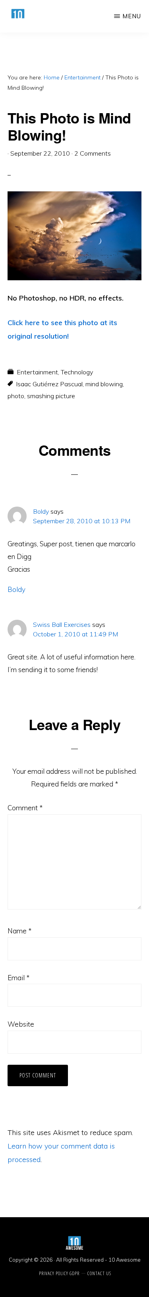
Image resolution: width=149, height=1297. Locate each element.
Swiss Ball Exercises (62, 624)
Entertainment (37, 372)
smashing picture (51, 396)
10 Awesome (124, 1260)
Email (18, 977)
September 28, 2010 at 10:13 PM (81, 521)
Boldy (41, 511)
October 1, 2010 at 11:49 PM (75, 634)
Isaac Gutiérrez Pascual (49, 384)
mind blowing (104, 384)
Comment (25, 808)
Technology (77, 372)
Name (19, 931)
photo (16, 396)
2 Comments (92, 153)
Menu (131, 16)
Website (21, 1024)
